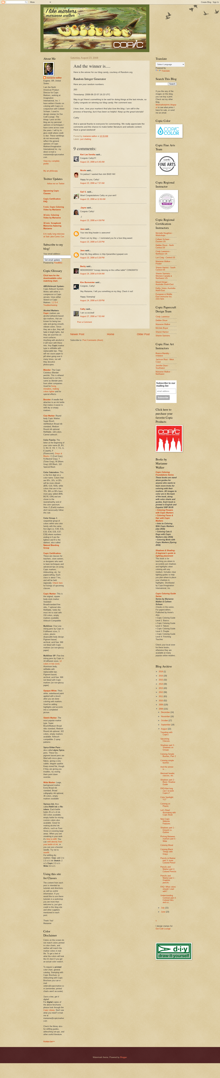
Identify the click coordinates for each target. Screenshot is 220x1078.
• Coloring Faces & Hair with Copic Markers (164, 518)
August (164, 729)
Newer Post (77, 334)
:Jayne (83, 208)
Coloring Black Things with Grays (166, 851)
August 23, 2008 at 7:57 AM (92, 183)
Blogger (123, 1057)
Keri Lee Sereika (87, 154)
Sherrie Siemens (163, 336)
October (165, 720)
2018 (161, 671)
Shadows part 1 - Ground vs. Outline (167, 830)
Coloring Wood (166, 845)
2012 (161, 692)
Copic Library (49, 1010)
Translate (166, 71)
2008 (161, 709)
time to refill (51, 839)
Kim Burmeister (87, 282)
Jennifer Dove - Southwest (162, 366)
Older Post (143, 334)
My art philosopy (50, 171)
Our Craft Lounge (163, 929)
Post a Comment (84, 322)
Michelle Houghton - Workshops (164, 234)
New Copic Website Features (165, 821)
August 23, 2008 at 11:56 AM (92, 199)
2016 (161, 676)
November (165, 716)
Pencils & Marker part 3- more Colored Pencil (167, 860)
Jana (82, 229)
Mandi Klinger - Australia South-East (165, 283)
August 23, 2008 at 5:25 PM (92, 242)
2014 (161, 684)
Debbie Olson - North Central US (165, 246)
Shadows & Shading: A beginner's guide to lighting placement (166, 553)
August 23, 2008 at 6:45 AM (92, 162)
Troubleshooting (50, 305)
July (163, 908)
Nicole (83, 170)
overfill (46, 852)
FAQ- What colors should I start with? (168, 889)
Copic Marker (49, 594)
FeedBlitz (58, 263)
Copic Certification (52, 199)
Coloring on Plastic (165, 805)
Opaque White (49, 691)
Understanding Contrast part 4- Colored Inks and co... (168, 898)
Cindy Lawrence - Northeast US (163, 252)
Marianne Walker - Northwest (163, 373)
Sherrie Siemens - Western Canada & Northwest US (164, 275)
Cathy (82, 309)
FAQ (45, 201)
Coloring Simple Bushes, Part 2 (168, 755)
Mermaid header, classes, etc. (167, 774)
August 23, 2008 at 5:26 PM (92, 258)
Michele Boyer (162, 328)
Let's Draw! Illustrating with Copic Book (168, 812)
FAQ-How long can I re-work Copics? (167, 790)
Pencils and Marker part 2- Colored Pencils (168, 869)
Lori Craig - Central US (165, 257)
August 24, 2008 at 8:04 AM (92, 274)
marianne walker (54, 78)
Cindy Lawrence (162, 317)
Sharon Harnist (162, 332)
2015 (161, 680)
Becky (83, 266)
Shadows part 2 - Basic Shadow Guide (167, 782)
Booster (47, 399)
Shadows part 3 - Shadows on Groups (167, 747)
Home (110, 334)
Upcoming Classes (165, 740)
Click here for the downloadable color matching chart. (52, 278)
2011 (161, 696)
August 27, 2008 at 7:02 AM (92, 316)
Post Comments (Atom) (92, 340)
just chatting (85, 139)
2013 (161, 688)
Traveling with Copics (166, 733)
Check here (58, 583)
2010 (161, 700)
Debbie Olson (161, 320)
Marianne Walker (163, 324)
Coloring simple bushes (167, 761)
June (163, 912)
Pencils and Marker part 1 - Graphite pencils (167, 879)
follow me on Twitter (55, 183)
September (166, 725)
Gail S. (83, 192)
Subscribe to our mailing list (165, 384)
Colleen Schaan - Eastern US (163, 240)
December (165, 712)
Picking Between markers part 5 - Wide (168, 838)
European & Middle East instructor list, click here (164, 296)
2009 (161, 704)
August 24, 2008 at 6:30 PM (92, 300)
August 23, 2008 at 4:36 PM (92, 220)
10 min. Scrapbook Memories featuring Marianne (52, 226)
